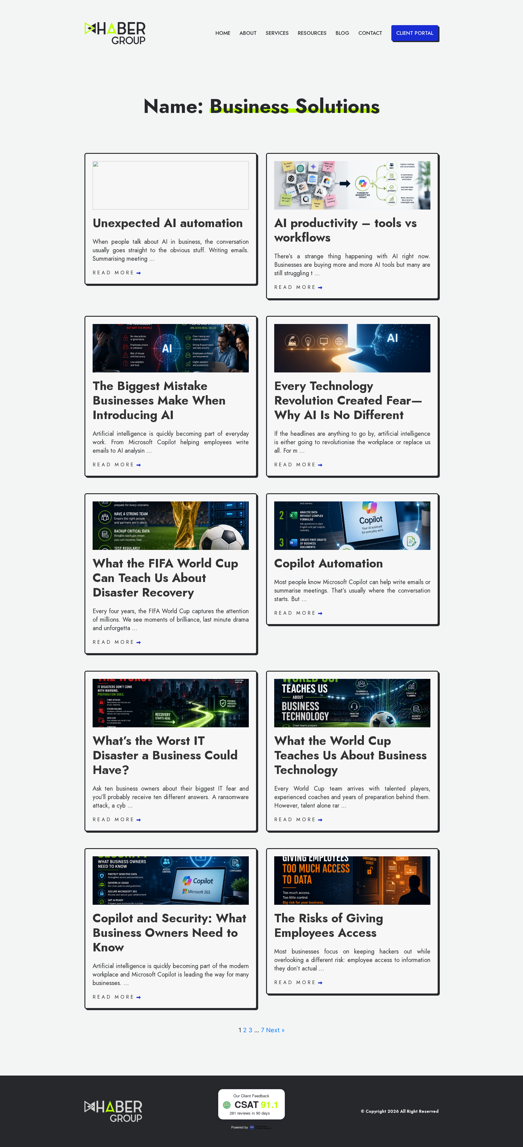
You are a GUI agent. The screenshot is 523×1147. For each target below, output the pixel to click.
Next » (275, 1030)
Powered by (239, 1127)
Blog (342, 33)
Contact (370, 33)
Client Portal (414, 33)
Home (222, 33)
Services (277, 33)
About (248, 33)
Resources (312, 33)
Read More (115, 272)
